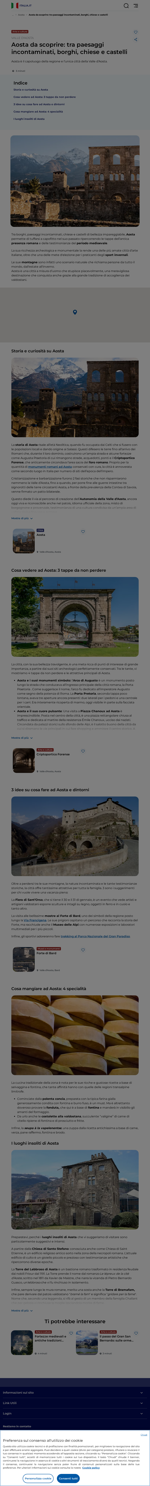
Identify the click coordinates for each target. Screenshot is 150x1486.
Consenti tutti (68, 1478)
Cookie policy (91, 1467)
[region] (75, 1458)
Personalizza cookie (38, 1478)
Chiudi (144, 1434)
